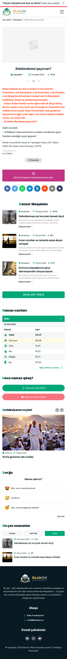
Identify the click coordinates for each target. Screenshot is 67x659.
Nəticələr (61, 516)
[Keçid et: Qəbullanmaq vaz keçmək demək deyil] (9, 217)
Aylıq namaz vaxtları (49, 367)
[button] (28, 81)
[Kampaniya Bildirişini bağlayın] (63, 3)
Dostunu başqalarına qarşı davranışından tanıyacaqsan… (36, 269)
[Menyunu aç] (62, 12)
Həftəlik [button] (33, 533)
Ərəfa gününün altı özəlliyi (18, 456)
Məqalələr (17, 74)
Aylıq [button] (55, 533)
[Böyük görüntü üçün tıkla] (33, 45)
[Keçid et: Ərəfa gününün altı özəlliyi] (33, 432)
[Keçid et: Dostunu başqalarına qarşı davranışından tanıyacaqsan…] (9, 268)
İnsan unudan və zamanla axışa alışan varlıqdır (40, 242)
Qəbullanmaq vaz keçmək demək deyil (41, 216)
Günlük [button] (12, 533)
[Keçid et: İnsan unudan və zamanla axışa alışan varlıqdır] (9, 241)
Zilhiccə (8, 453)
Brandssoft (33, 651)
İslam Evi (26, 647)
